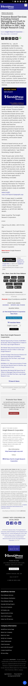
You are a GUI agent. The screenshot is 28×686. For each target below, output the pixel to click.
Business (6, 305)
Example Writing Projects (8, 604)
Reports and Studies (18, 305)
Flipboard (18, 284)
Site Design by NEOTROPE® (14, 676)
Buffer (10, 287)
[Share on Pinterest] (9, 38)
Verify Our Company (6, 638)
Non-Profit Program (6, 616)
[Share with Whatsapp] (20, 38)
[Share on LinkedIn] (13, 38)
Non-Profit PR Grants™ (7, 647)
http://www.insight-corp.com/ (14, 451)
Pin (6, 280)
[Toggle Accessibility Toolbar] (24, 682)
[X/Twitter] (7, 524)
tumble (13, 280)
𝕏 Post (14, 277)
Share (7, 277)
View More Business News (14, 318)
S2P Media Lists (5, 610)
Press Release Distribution (8, 598)
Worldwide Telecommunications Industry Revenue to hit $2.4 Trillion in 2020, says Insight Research (13, 349)
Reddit (22, 280)
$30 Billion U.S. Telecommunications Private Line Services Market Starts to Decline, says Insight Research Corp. (13, 365)
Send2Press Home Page (7, 629)
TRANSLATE (14, 329)
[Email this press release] (16, 38)
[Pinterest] (18, 1)
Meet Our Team (5, 635)
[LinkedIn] (20, 1)
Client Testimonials (6, 641)
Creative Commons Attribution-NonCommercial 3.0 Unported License (14, 506)
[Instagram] (23, 1)
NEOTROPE (12, 659)
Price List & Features (6, 607)
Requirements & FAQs (7, 613)
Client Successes (5, 644)
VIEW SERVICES (14, 413)
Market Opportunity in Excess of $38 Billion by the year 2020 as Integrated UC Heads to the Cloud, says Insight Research (13, 342)
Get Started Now (14, 569)
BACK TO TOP (14, 549)
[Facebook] (15, 1)
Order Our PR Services (7, 619)
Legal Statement (8, 674)
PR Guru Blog (4, 653)
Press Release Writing (7, 601)
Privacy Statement (18, 674)
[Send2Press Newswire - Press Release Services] (8, 8)
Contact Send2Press (6, 650)
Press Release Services (7, 595)
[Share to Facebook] (2, 38)
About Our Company (6, 632)
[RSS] (25, 1)
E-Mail (18, 287)
